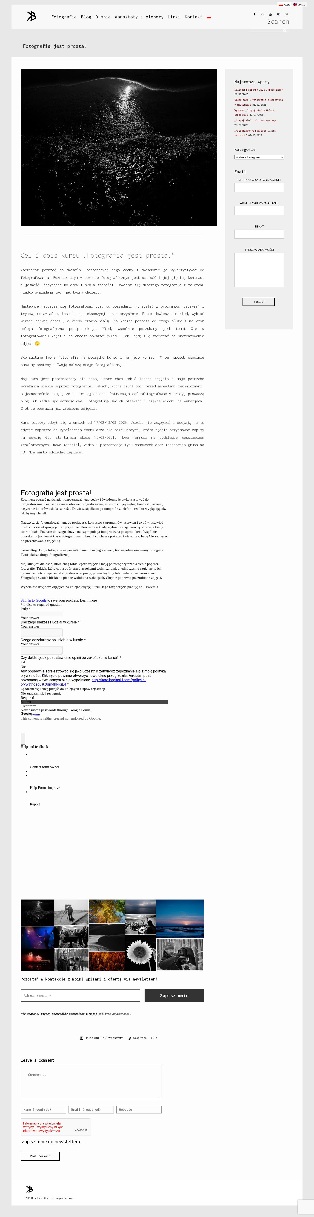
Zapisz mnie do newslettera (50, 1142)
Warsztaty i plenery (139, 16)
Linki (174, 16)
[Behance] (286, 14)
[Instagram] (277, 14)
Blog (86, 16)
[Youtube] (269, 14)
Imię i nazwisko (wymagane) (259, 180)
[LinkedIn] (261, 14)
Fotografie (64, 16)
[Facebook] (253, 14)
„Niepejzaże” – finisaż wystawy (255, 120)
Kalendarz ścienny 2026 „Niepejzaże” (258, 89)
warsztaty (115, 1038)
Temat (259, 226)
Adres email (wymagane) (259, 203)
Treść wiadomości (259, 250)
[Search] (283, 30)
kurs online (95, 1038)
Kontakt (194, 16)
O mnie (103, 16)
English (302, 4)
